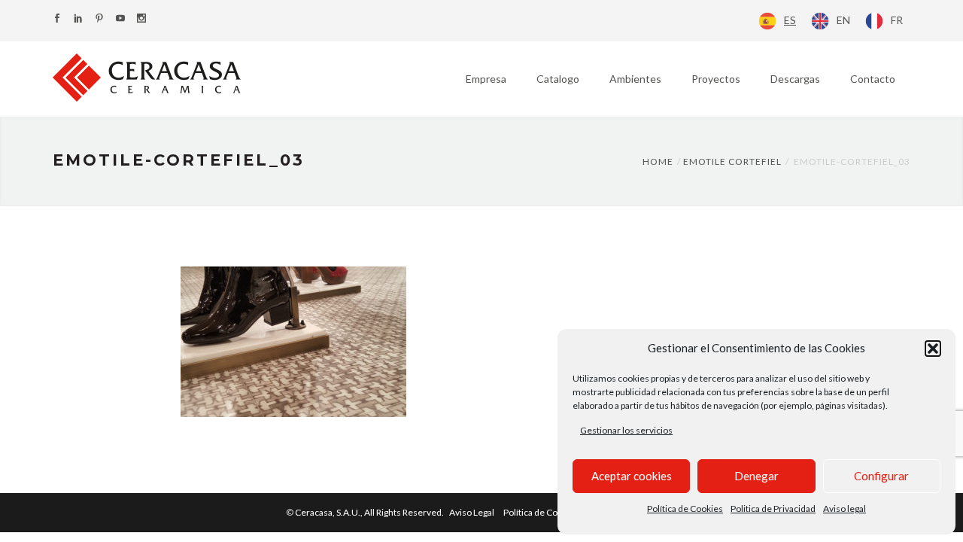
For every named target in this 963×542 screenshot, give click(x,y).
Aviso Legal (471, 512)
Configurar (881, 476)
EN (843, 20)
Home (658, 161)
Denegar (756, 476)
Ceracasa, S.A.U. (370, 512)
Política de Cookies (685, 508)
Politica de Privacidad (773, 508)
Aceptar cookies (631, 476)
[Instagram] (141, 19)
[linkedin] (78, 19)
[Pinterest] (99, 19)
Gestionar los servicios (626, 430)
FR (897, 20)
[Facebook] (57, 19)
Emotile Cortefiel (732, 161)
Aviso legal (844, 508)
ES (790, 20)
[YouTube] (120, 19)
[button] (932, 348)
